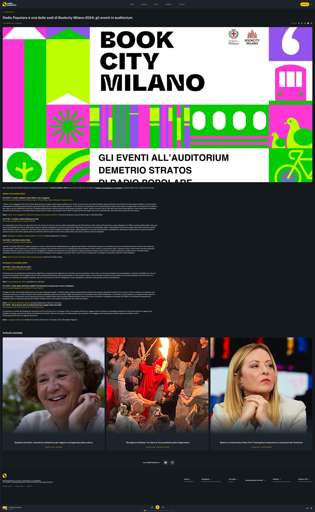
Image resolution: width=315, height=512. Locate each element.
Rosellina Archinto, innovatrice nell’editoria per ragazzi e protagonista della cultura (54, 442)
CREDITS (29, 486)
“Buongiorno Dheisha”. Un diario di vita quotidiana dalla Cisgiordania (157, 442)
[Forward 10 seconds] (163, 507)
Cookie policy (19, 486)
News (156, 4)
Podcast (144, 4)
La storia (182, 4)
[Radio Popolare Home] (9, 4)
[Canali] (311, 508)
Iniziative (168, 4)
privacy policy (7, 486)
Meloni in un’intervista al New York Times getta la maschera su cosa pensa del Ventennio (261, 442)
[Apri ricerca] (311, 4)
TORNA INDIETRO (10, 12)
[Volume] (307, 508)
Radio (132, 4)
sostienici (305, 4)
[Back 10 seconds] (152, 507)
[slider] (145, 510)
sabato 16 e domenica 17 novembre (109, 188)
